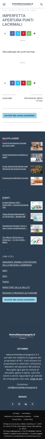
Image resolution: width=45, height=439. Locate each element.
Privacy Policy (16, 419)
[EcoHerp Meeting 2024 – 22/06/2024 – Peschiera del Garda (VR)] (37, 205)
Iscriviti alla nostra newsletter (19, 115)
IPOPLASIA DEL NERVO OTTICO (33, 99)
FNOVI (5, 281)
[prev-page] (3, 189)
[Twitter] (17, 33)
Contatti (36, 416)
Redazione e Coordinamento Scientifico (17, 416)
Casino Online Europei (13, 306)
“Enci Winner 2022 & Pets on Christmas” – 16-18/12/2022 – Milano (14, 240)
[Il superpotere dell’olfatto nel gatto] (37, 181)
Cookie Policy (28, 419)
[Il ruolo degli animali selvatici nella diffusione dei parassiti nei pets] (37, 169)
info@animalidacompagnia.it (22, 387)
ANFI (4, 270)
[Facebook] (12, 33)
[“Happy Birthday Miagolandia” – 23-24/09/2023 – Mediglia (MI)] (37, 217)
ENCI (4, 276)
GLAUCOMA (7, 98)
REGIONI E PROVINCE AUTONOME (19, 292)
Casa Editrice (26, 413)
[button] (4, 4)
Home (4, 10)
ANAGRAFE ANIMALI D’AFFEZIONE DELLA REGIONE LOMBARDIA (19, 263)
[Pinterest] (23, 33)
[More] (34, 33)
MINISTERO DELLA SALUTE (16, 287)
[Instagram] (19, 404)
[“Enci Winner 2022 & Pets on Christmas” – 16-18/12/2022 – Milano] (37, 240)
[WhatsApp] (29, 33)
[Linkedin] (25, 404)
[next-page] (7, 189)
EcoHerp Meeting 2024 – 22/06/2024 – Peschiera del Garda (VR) (15, 205)
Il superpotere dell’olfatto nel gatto (15, 178)
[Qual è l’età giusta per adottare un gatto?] (37, 158)
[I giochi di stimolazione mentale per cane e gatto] (37, 146)
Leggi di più (36, 378)
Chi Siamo (16, 413)
